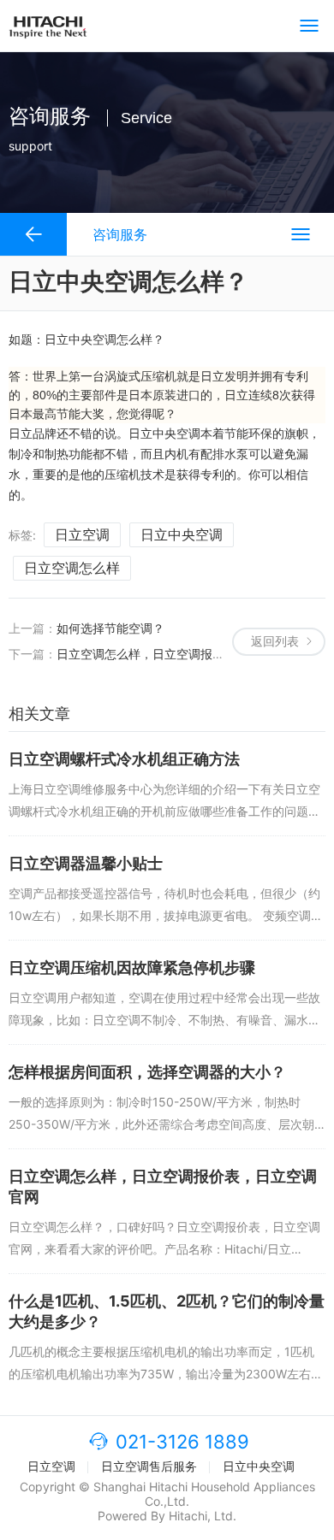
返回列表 (275, 641)
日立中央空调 (181, 534)
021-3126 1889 (182, 1442)
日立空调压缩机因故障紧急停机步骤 (132, 968)
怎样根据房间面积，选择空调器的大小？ (147, 1072)
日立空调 (82, 534)
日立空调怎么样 (72, 567)
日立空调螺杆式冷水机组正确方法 (124, 759)
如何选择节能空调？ (110, 628)
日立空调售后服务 (149, 1466)
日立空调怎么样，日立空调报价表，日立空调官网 (188, 653)
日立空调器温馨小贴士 (86, 863)
